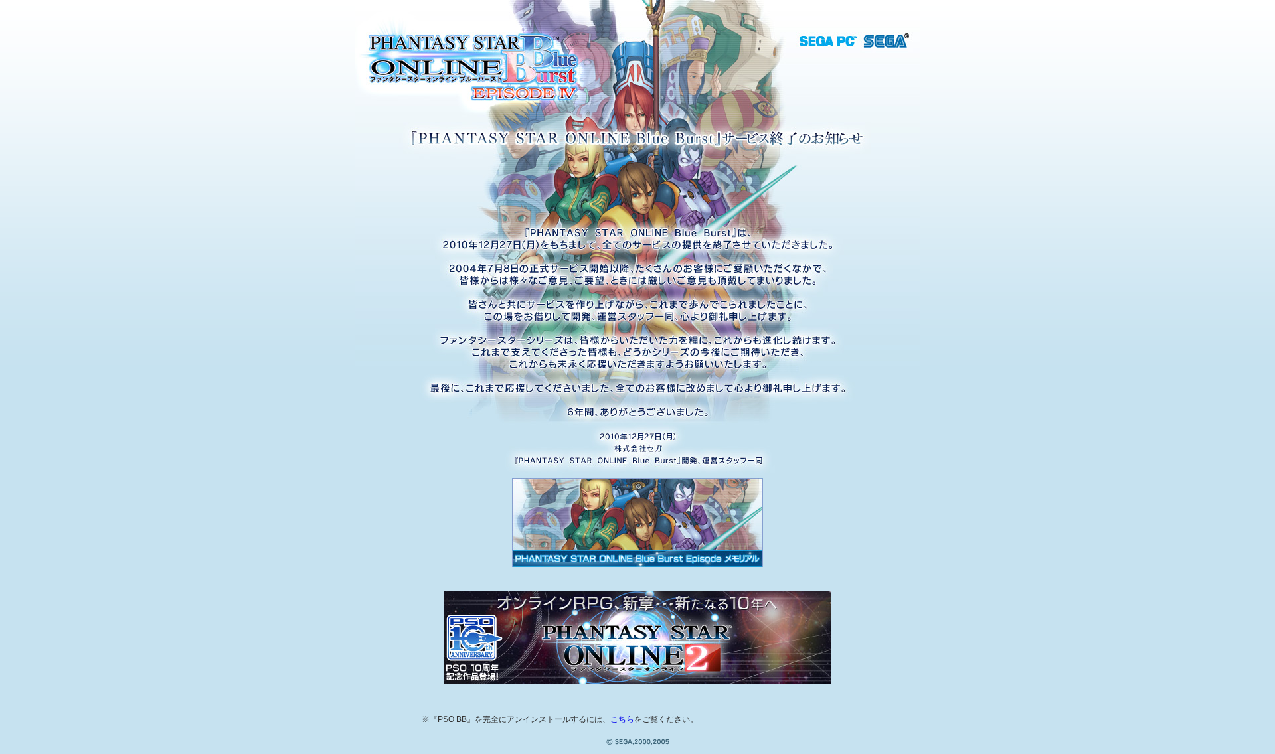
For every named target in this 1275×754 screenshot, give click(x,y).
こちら (622, 719)
